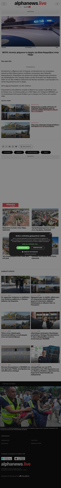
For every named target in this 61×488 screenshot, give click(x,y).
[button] (30, 244)
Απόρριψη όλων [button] (37, 247)
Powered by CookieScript (30, 254)
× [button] (50, 233)
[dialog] (30, 244)
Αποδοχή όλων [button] (23, 247)
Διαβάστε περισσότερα (43, 241)
